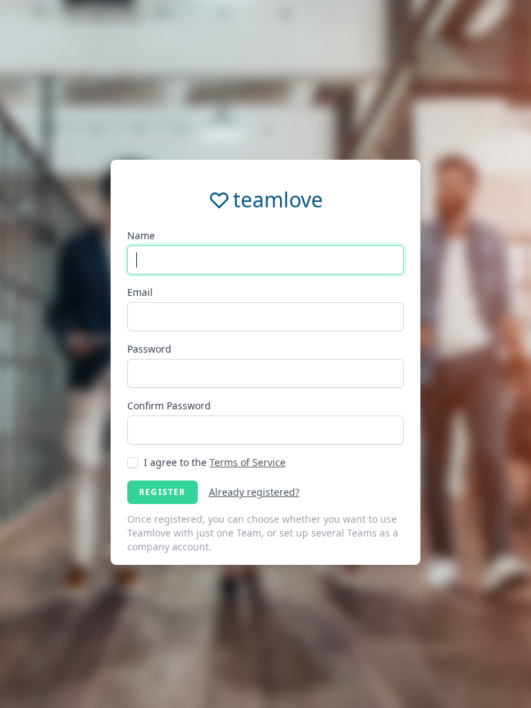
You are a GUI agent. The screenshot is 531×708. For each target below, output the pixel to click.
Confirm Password (169, 405)
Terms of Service (247, 462)
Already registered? (254, 492)
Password (149, 348)
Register (162, 492)
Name (141, 235)
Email (140, 292)
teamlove (278, 199)
